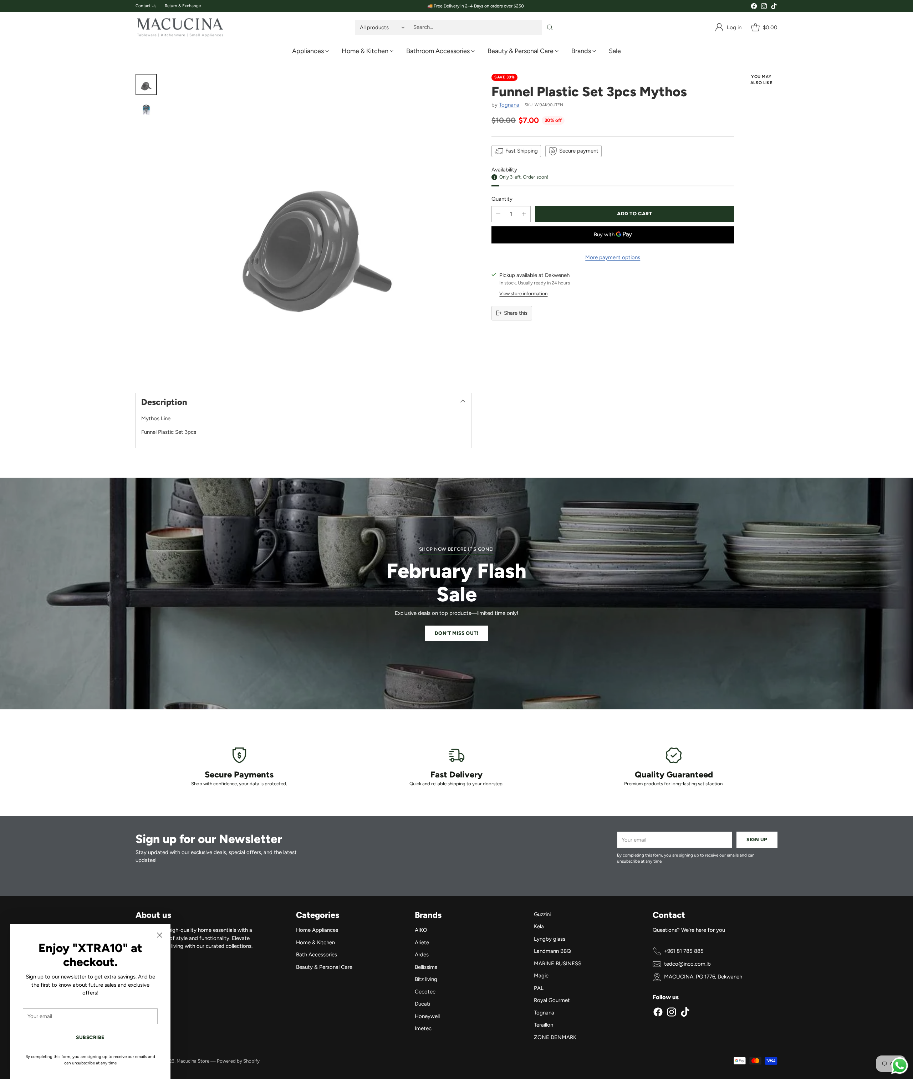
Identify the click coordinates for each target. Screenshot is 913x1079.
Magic (541, 975)
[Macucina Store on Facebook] (754, 7)
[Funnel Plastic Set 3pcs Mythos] (317, 227)
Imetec (423, 1028)
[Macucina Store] (180, 27)
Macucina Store (193, 1061)
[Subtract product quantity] (498, 214)
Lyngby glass (549, 939)
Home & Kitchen (315, 942)
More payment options (612, 257)
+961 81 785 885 (684, 951)
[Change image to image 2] (146, 110)
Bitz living (426, 979)
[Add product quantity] (523, 214)
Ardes (422, 954)
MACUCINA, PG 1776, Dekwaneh (703, 976)
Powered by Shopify (238, 1061)
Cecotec (425, 991)
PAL (539, 988)
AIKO (421, 930)
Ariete (422, 942)
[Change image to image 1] (146, 84)
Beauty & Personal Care (324, 967)
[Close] (159, 935)
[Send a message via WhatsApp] (899, 1065)
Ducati (422, 1004)
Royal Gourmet (552, 1000)
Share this (515, 313)
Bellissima (426, 967)
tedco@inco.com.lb (687, 964)
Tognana (509, 105)
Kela (539, 926)
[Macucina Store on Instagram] (763, 7)
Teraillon (543, 1025)
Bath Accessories (316, 954)
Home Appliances (317, 930)
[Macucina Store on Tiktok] (773, 7)
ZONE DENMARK (555, 1037)
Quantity (501, 199)
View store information (523, 293)
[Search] (550, 27)
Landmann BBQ (552, 951)
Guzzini (542, 914)
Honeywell (427, 1016)
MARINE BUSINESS (557, 963)
